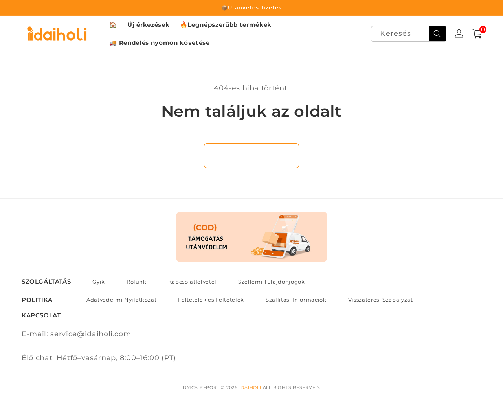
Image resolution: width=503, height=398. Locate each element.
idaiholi (250, 387)
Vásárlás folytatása (251, 155)
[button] (477, 34)
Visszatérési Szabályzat (380, 300)
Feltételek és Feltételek (211, 300)
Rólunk (137, 281)
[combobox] (408, 34)
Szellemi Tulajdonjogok (271, 281)
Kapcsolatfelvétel (192, 281)
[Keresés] (437, 34)
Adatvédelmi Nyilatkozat (121, 300)
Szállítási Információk (296, 300)
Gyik (98, 281)
